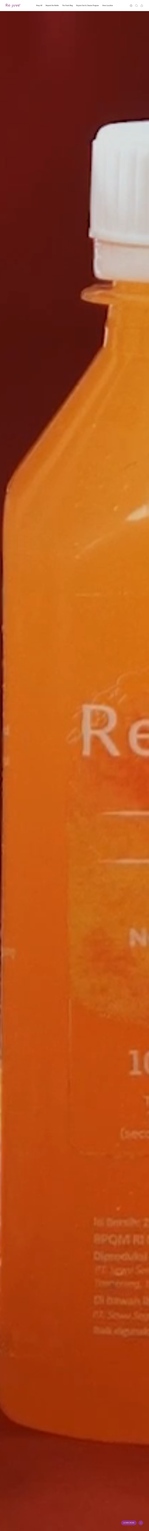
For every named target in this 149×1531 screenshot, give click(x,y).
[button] (39, 5)
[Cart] (141, 6)
